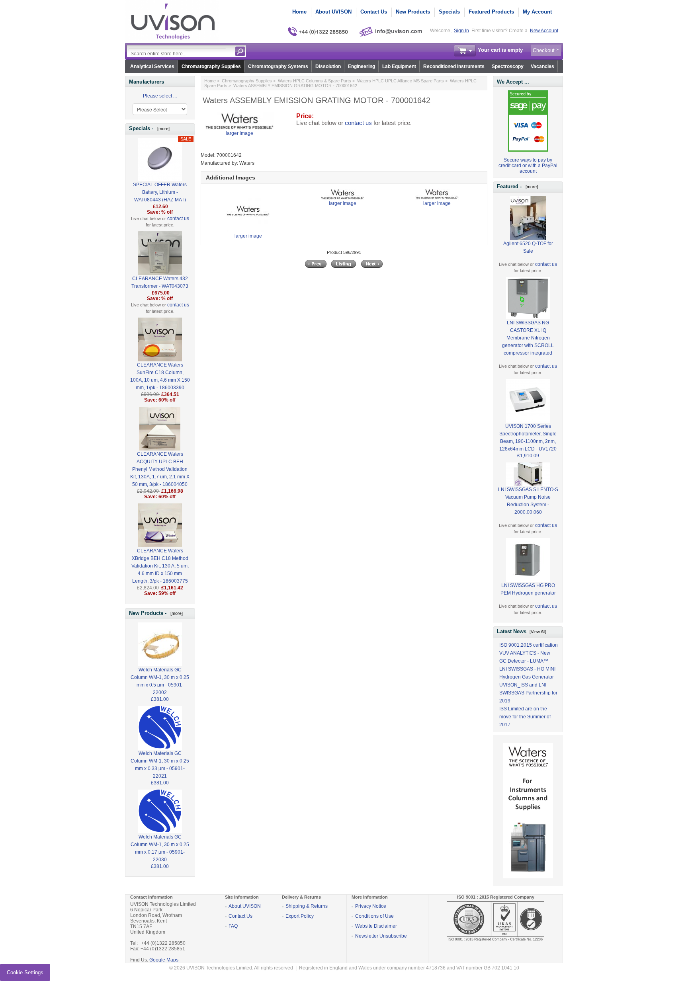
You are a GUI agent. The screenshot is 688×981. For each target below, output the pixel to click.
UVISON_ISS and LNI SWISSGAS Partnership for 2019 (528, 693)
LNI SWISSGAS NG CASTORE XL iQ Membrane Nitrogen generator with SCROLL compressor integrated (528, 338)
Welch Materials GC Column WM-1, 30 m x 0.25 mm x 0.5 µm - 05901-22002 (160, 681)
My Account (537, 12)
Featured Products (491, 12)
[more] (162, 128)
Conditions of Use (374, 916)
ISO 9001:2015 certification (528, 645)
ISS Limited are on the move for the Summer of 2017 (525, 716)
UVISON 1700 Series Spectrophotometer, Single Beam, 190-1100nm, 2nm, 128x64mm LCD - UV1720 (528, 437)
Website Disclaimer (376, 926)
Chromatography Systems (278, 66)
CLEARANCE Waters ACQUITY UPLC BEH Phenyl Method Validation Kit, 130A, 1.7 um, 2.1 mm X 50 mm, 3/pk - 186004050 (160, 469)
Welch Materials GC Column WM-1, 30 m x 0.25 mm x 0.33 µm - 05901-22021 (160, 765)
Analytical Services (152, 66)
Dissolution (328, 66)
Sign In (461, 30)
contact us (178, 218)
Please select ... (160, 96)
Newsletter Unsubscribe (381, 936)
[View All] (538, 631)
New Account (544, 30)
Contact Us (373, 12)
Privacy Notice (370, 906)
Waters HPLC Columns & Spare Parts (314, 80)
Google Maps (163, 960)
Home (299, 12)
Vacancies (542, 66)
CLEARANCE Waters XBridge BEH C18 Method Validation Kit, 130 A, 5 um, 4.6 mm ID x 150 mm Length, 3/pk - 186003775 (160, 566)
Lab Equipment (399, 66)
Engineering (361, 66)
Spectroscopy (508, 66)
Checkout (544, 50)
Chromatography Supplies (211, 66)
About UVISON (333, 12)
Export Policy (299, 916)
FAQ (233, 926)
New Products (413, 12)
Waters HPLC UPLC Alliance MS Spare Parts (400, 80)
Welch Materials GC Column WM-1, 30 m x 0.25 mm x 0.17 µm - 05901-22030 (160, 848)
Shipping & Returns (306, 906)
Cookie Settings (25, 972)
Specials (449, 12)
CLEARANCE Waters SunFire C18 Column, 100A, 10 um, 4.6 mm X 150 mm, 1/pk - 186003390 (160, 376)
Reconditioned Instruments (454, 66)
